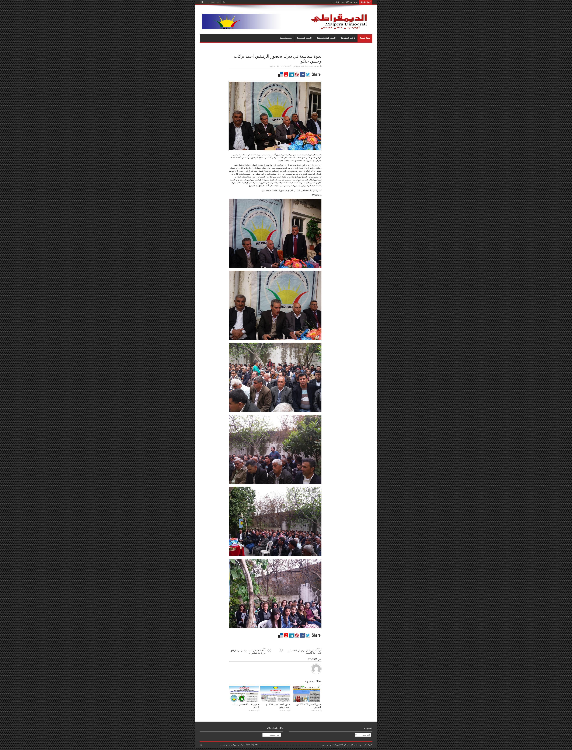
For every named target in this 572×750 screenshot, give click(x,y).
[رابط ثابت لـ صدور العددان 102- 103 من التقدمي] (306, 701)
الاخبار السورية (347, 38)
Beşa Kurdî (312, 66)
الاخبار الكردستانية (326, 38)
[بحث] (202, 2)
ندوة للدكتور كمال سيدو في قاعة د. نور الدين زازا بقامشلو (304, 650)
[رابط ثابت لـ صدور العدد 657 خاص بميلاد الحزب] (244, 701)
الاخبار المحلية (304, 38)
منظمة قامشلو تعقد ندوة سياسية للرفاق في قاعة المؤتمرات (248, 650)
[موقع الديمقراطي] (287, 27)
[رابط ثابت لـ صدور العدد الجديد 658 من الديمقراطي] (275, 701)
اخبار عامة (365, 38)
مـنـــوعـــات (286, 38)
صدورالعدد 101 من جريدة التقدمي (345, 2)
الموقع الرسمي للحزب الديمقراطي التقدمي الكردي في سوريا (347, 745)
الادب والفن (296, 66)
